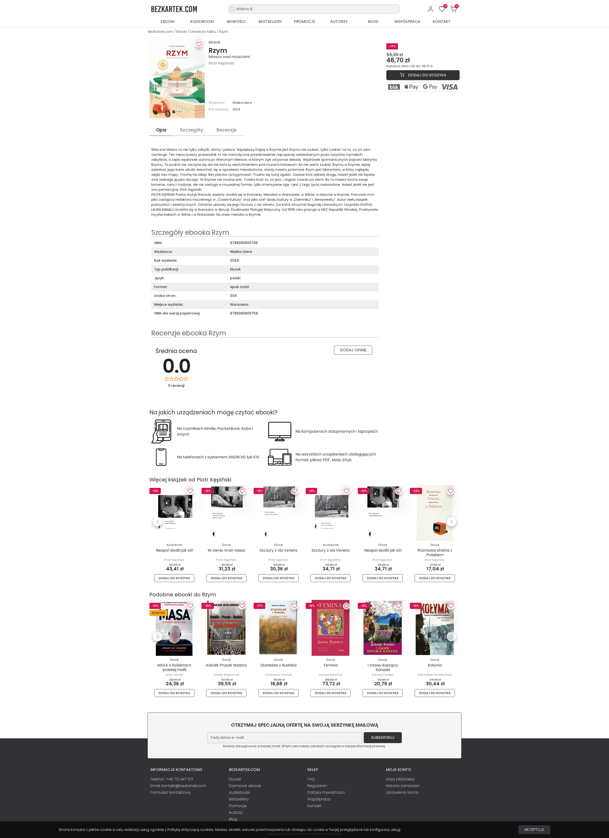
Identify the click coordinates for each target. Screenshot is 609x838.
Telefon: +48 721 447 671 (171, 779)
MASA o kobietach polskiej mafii (174, 667)
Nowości (236, 21)
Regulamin (317, 786)
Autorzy (339, 21)
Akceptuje (534, 829)
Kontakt (442, 21)
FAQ (311, 779)
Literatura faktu (203, 31)
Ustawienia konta (402, 792)
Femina (331, 665)
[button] (453, 9)
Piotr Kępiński (221, 63)
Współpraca (407, 21)
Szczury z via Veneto (279, 550)
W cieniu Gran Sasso (226, 550)
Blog (373, 21)
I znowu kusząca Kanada (383, 667)
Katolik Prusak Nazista (226, 665)
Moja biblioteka (400, 779)
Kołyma (435, 665)
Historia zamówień (403, 786)
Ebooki (168, 21)
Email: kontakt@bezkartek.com (178, 786)
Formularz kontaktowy (170, 792)
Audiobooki (202, 21)
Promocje (304, 21)
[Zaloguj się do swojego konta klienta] (430, 9)
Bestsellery (270, 21)
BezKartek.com (161, 31)
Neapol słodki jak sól (174, 550)
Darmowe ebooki (245, 786)
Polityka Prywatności (326, 792)
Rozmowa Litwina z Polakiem (434, 553)
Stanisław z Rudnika (278, 665)
